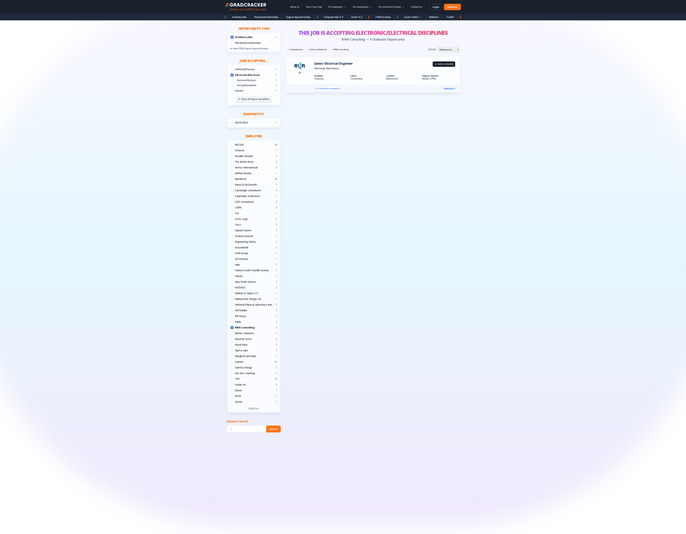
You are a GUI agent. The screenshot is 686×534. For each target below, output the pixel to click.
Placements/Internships (266, 17)
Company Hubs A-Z (333, 17)
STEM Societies (383, 17)
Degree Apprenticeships (298, 17)
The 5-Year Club (314, 6)
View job (448, 88)
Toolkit (450, 17)
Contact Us (416, 6)
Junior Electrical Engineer (333, 63)
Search (273, 429)
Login (436, 7)
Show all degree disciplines (255, 99)
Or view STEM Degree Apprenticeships (249, 48)
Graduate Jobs (239, 17)
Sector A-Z (356, 17)
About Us (294, 6)
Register (452, 7)
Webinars (434, 17)
